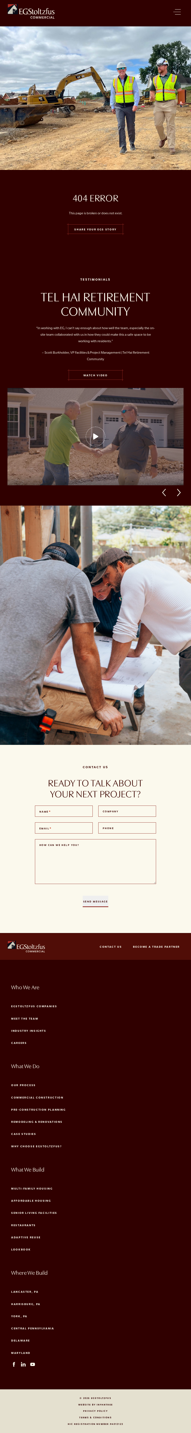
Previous (167, 492)
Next (179, 492)
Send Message (95, 901)
